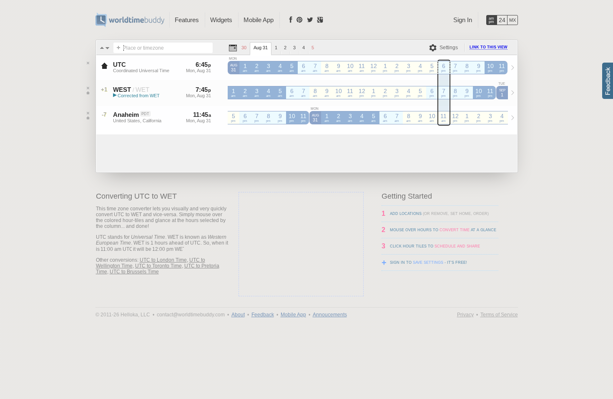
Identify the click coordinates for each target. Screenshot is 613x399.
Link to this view (488, 47)
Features (187, 19)
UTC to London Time (163, 260)
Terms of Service (499, 315)
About (238, 315)
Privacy (465, 315)
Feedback (262, 315)
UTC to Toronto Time (158, 266)
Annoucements (330, 315)
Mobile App (259, 19)
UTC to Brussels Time (134, 272)
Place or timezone (143, 48)
